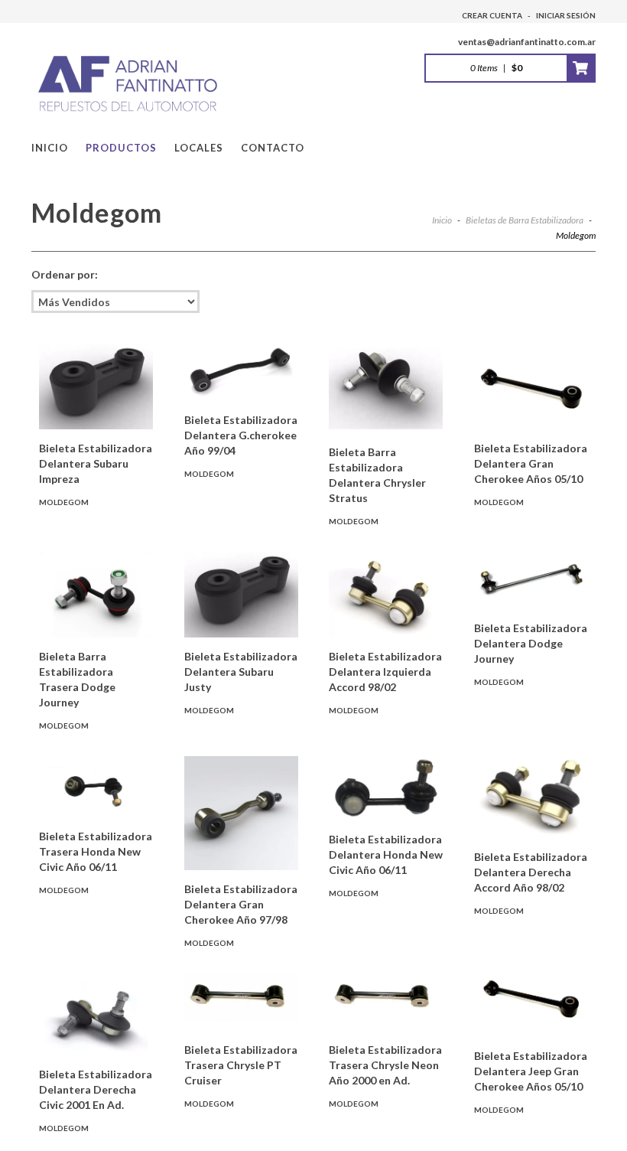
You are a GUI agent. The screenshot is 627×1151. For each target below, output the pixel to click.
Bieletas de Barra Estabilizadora (525, 220)
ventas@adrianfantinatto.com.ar (527, 41)
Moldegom (64, 502)
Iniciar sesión (566, 15)
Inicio (49, 148)
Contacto (272, 148)
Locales (198, 148)
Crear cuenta (492, 15)
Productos (121, 148)
